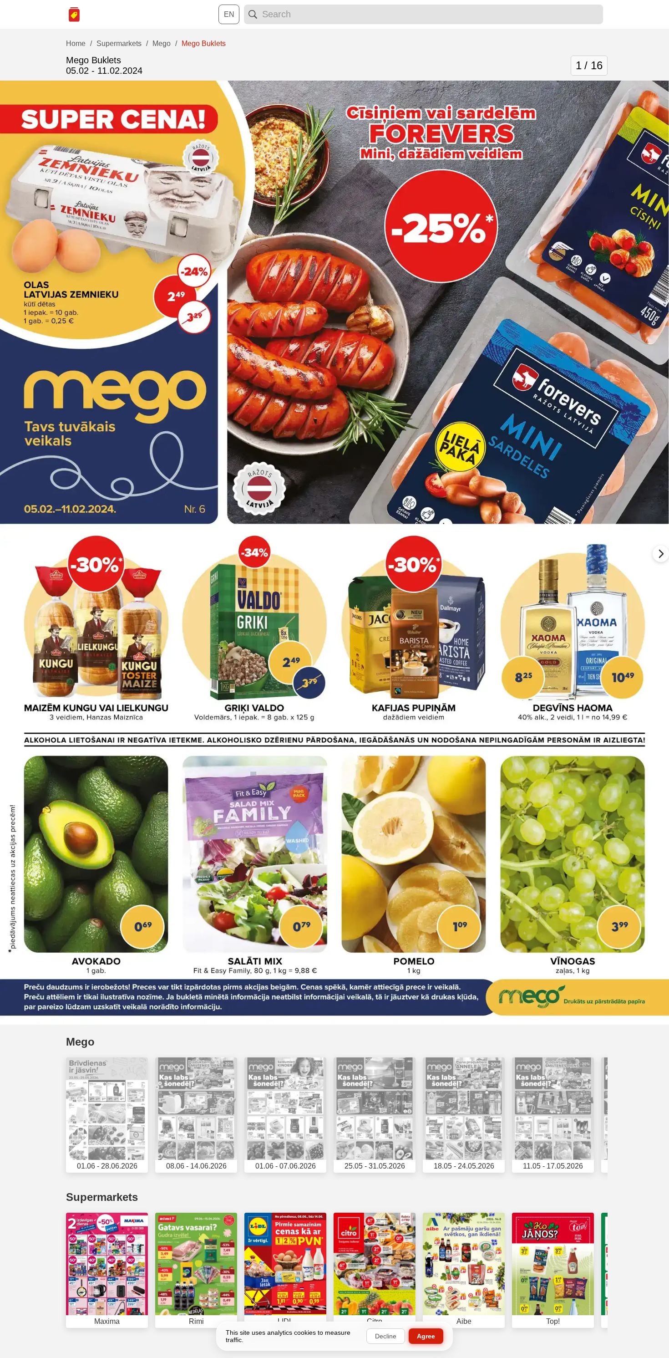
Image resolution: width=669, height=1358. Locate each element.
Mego (80, 1042)
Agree (426, 1336)
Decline (385, 1336)
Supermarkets (102, 1197)
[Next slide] (661, 554)
